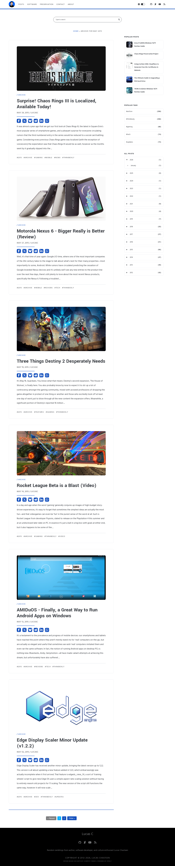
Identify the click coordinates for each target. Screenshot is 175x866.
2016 (131, 242)
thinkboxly (69, 157)
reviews (49, 288)
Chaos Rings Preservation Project (146, 54)
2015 (20, 157)
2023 (131, 188)
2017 (131, 234)
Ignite (78, 861)
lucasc (34, 112)
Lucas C (87, 834)
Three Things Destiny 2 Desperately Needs (61, 361)
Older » (72, 818)
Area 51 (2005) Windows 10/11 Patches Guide (145, 44)
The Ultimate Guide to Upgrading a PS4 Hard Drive (147, 79)
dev (37, 797)
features (39, 412)
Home (76, 31)
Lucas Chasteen (101, 857)
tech (58, 288)
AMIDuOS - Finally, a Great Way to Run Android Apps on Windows (57, 613)
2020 (131, 211)
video (62, 536)
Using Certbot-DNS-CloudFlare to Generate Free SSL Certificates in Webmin (146, 67)
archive (28, 157)
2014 (131, 257)
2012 (131, 272)
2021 (131, 204)
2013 (131, 265)
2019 (131, 219)
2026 (131, 160)
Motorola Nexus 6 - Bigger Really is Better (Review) (61, 234)
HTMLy (109, 861)
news (57, 157)
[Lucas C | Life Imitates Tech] (12, 5)
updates (60, 797)
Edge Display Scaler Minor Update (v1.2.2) (52, 743)
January (133, 165)
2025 (131, 173)
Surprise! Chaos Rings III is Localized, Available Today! (56, 103)
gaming (39, 157)
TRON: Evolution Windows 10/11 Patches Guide (145, 90)
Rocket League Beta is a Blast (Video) (56, 485)
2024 (131, 181)
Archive (22, 95)
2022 (131, 196)
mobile (49, 157)
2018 (131, 226)
